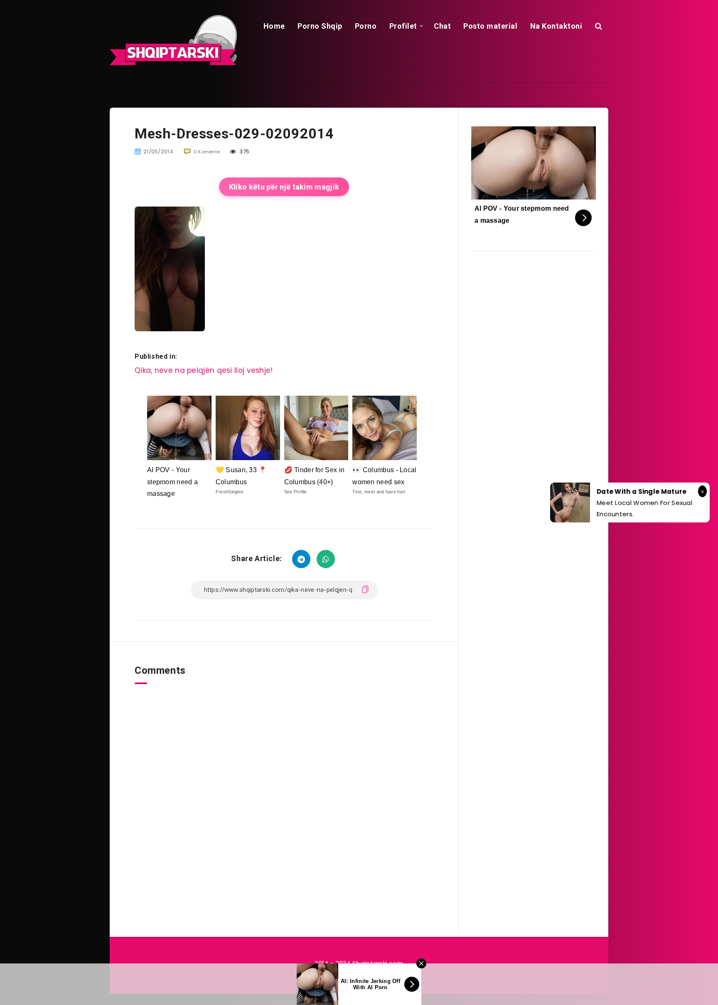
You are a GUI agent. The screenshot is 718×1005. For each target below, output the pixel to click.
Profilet (403, 26)
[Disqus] (284, 788)
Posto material (490, 26)
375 (243, 151)
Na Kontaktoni (556, 26)
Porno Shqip (320, 26)
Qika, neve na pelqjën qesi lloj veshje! (204, 370)
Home (274, 26)
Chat (442, 26)
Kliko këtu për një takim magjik (284, 186)
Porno (366, 26)
